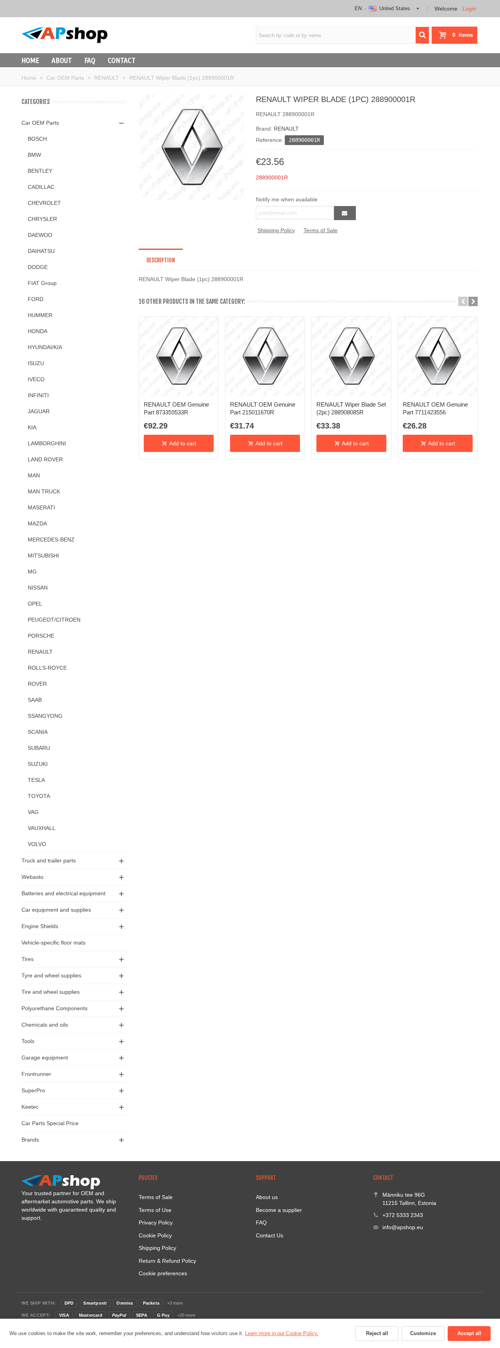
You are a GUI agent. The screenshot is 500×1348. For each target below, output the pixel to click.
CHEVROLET (44, 203)
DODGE (38, 267)
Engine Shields (39, 926)
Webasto (32, 877)
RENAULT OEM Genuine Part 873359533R (176, 408)
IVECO (36, 379)
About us (267, 1197)
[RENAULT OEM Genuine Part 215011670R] (265, 356)
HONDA (37, 331)
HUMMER (40, 315)
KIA (32, 427)
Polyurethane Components (54, 1008)
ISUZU (36, 363)
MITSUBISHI (43, 555)
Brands (30, 1139)
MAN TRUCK (44, 491)
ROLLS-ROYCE (47, 668)
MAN (34, 475)
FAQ (89, 60)
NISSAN (38, 587)
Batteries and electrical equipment (63, 893)
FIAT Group (42, 283)
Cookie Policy (155, 1235)
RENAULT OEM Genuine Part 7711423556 (435, 408)
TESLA (36, 780)
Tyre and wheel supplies (51, 975)
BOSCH (37, 139)
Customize (423, 1333)
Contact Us (269, 1235)
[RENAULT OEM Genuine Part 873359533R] (178, 356)
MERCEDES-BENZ (51, 539)
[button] (463, 301)
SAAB (35, 700)
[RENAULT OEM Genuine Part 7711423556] (437, 356)
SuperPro (33, 1090)
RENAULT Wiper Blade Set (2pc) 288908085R (351, 408)
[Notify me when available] (345, 213)
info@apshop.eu (402, 1227)
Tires (27, 959)
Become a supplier (279, 1210)
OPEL (35, 604)
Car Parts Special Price (50, 1123)
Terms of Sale (321, 230)
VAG (33, 812)
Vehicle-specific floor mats (53, 942)
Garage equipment (44, 1057)
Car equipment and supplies (56, 910)
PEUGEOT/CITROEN (54, 620)
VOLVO (37, 844)
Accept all (469, 1333)
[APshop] (64, 35)
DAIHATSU (41, 251)
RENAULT (40, 652)
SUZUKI (38, 764)
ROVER (37, 684)
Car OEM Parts (40, 123)
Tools (27, 1041)
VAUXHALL (41, 828)
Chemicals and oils (44, 1025)
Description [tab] (160, 260)
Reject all (377, 1333)
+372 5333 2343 (402, 1215)
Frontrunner (36, 1074)
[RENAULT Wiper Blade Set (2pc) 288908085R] (351, 356)
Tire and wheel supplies (50, 992)
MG (32, 571)
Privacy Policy (156, 1222)
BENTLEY (40, 171)
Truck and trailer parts (48, 860)
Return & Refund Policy (167, 1261)
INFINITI (38, 395)
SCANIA (38, 732)
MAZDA (37, 523)
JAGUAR (39, 411)
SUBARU (39, 748)
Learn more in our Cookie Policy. (281, 1333)
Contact (122, 60)
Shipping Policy (276, 230)
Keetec (30, 1107)
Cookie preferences (163, 1273)
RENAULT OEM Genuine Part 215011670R (262, 408)
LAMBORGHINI (47, 443)
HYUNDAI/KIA (45, 347)
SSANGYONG (45, 716)
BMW (34, 155)
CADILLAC (41, 187)
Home (30, 60)
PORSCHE (41, 636)
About (62, 60)
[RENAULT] (191, 147)
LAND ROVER (45, 459)
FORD (35, 299)
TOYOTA (39, 796)
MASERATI (41, 507)
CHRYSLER (42, 219)
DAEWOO (40, 235)
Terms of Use (155, 1210)
